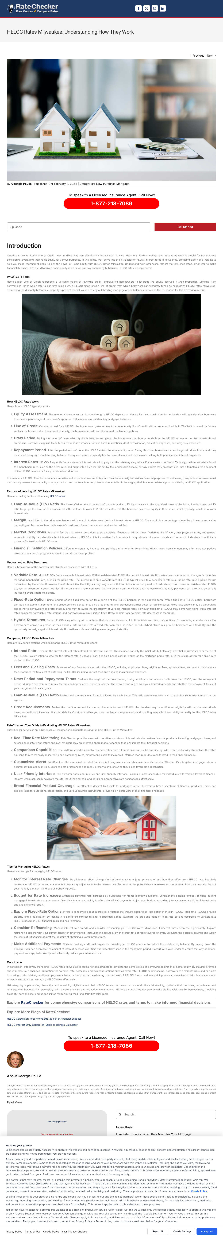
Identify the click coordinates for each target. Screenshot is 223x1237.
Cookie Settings (182, 1231)
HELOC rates (57, 496)
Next (210, 55)
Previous (198, 55)
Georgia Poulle (21, 183)
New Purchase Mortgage (112, 183)
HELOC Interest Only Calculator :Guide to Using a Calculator (42, 1024)
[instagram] (155, 8)
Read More (14, 1102)
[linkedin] (163, 8)
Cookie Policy (199, 1191)
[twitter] (146, 8)
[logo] (33, 5)
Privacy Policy (14, 1231)
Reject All (158, 1231)
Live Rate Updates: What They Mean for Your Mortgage (153, 1134)
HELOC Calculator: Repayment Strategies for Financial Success (44, 1018)
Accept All (207, 1231)
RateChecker (32, 1002)
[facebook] (138, 8)
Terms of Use (32, 1231)
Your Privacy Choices (74, 1231)
